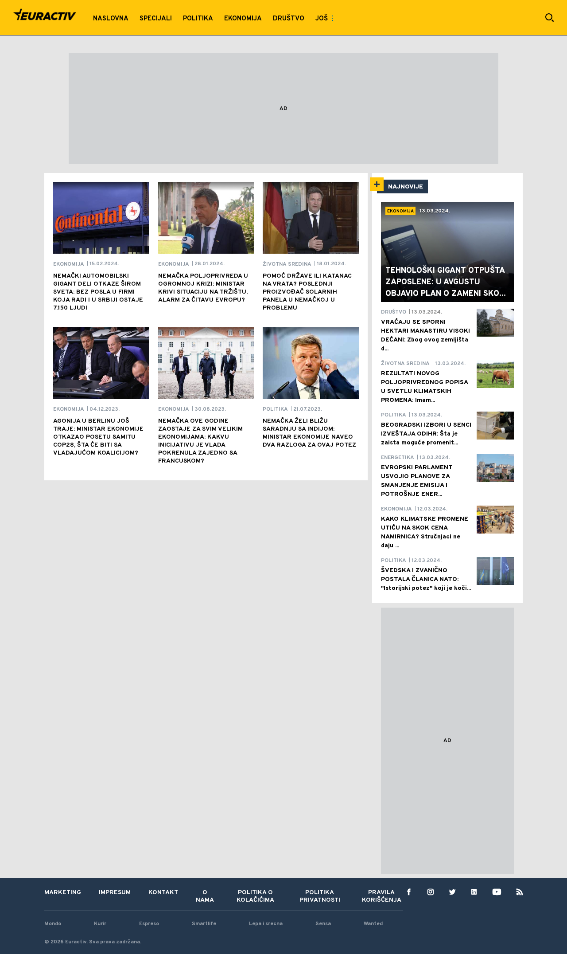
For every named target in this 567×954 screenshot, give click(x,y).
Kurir (100, 923)
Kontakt (163, 892)
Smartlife (204, 923)
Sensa (323, 923)
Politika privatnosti (319, 896)
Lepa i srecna (266, 923)
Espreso (149, 923)
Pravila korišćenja (381, 896)
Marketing (62, 892)
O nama (205, 896)
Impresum (115, 892)
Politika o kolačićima (255, 896)
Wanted (373, 923)
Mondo (52, 923)
